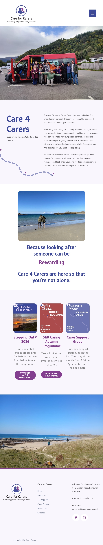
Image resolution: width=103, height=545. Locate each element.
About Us (41, 495)
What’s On (42, 508)
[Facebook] (75, 517)
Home (40, 491)
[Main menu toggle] (92, 13)
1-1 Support (42, 499)
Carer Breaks (43, 504)
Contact (41, 512)
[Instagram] (84, 517)
